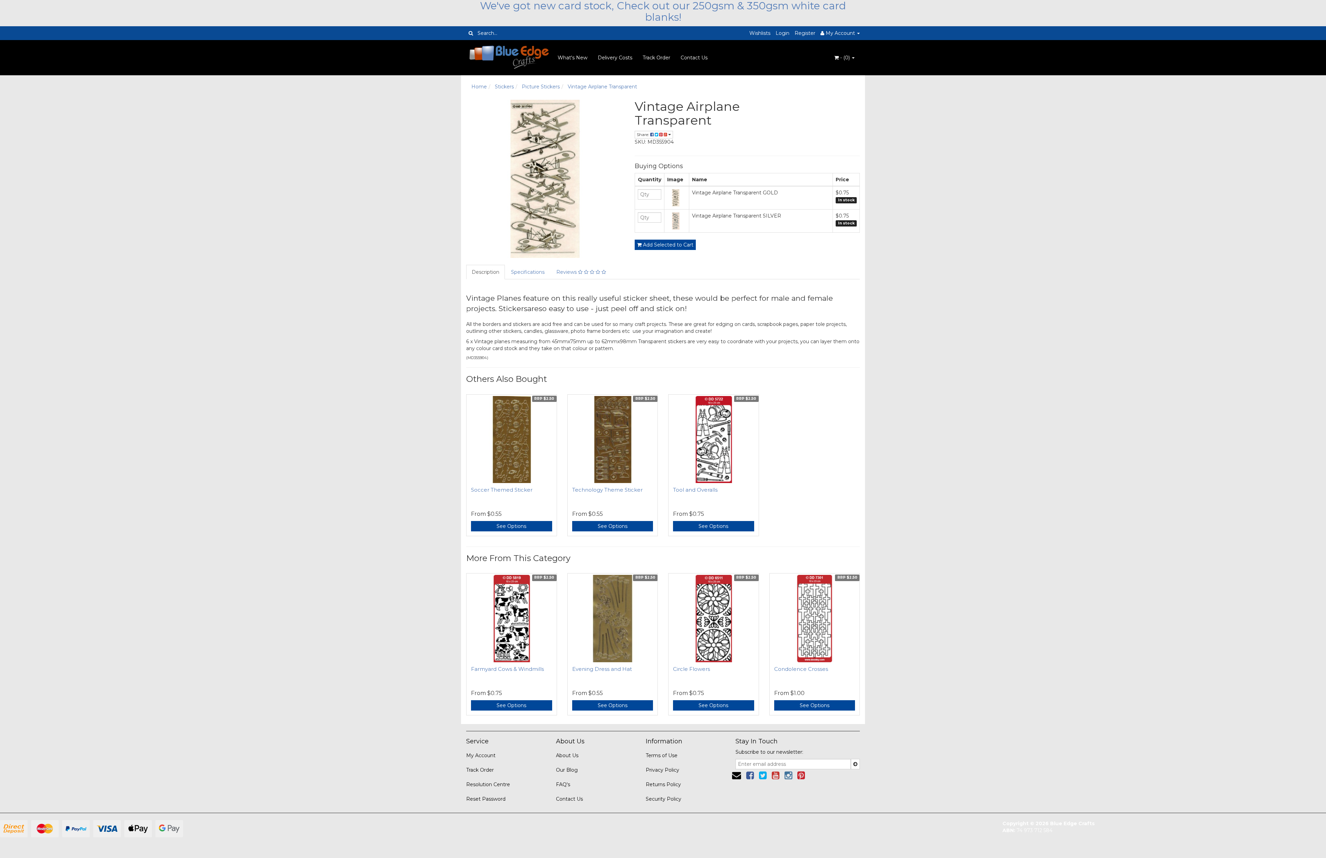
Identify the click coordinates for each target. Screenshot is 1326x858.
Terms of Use (662, 755)
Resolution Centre (488, 784)
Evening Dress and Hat (602, 669)
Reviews (567, 272)
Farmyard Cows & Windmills (507, 669)
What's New (572, 58)
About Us (567, 755)
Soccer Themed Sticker (501, 489)
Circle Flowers (691, 669)
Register (805, 33)
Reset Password (486, 799)
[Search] (470, 33)
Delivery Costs (615, 58)
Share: (643, 134)
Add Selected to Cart (667, 245)
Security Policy (663, 799)
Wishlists (759, 33)
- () (845, 58)
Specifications (528, 272)
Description (485, 272)
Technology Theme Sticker (607, 489)
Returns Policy (663, 784)
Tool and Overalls (695, 489)
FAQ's (563, 784)
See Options (511, 526)
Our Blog (567, 770)
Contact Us (694, 58)
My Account (481, 755)
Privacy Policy (662, 770)
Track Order (656, 58)
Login (782, 33)
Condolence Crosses (801, 669)
